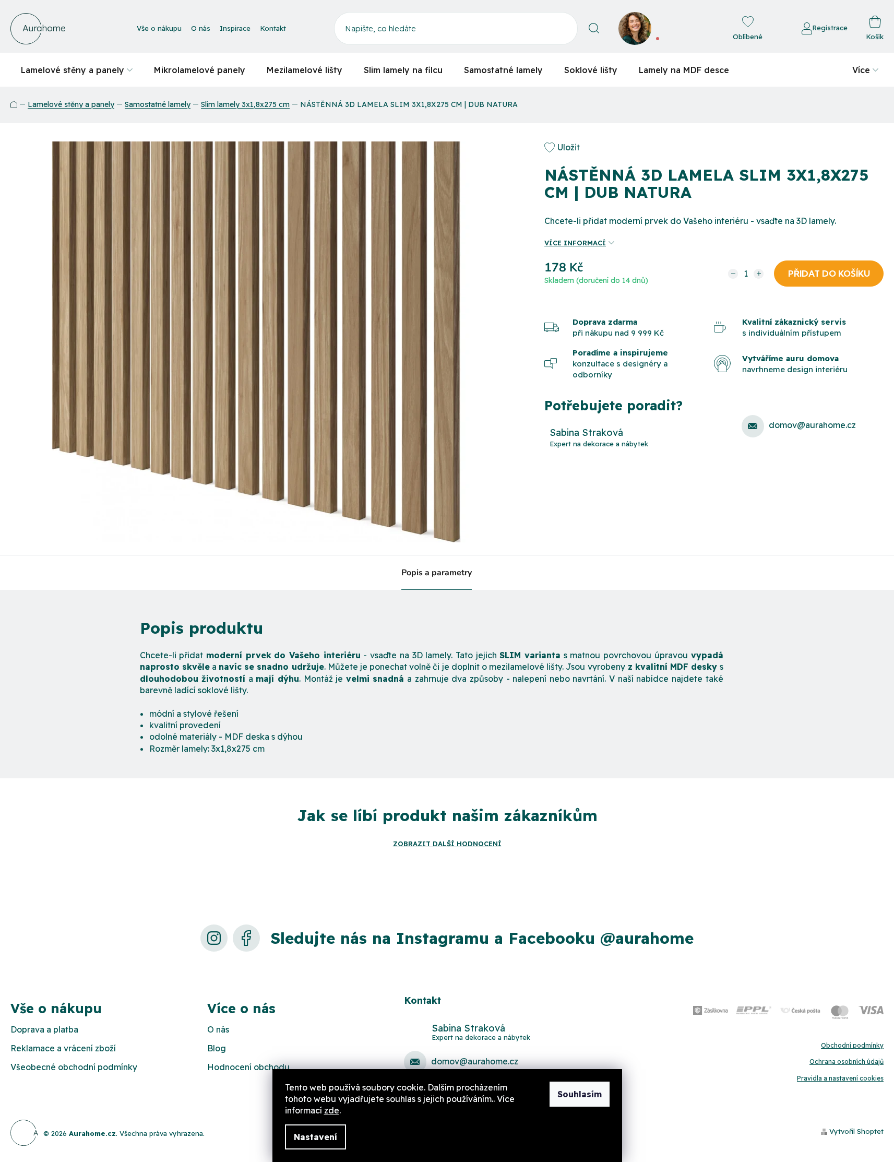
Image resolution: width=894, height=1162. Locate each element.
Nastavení (315, 1137)
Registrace (830, 27)
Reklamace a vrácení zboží (63, 1048)
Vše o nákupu (159, 28)
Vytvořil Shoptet (856, 1131)
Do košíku (829, 273)
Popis (412, 572)
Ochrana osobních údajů (846, 1061)
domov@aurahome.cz (812, 425)
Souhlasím (579, 1094)
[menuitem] (76, 70)
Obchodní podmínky (852, 1045)
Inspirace (235, 28)
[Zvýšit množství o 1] (759, 274)
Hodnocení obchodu (248, 1067)
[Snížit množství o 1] (733, 274)
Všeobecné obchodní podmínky (73, 1067)
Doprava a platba (44, 1029)
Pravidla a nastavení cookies (840, 1078)
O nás (200, 28)
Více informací (575, 243)
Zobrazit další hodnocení (447, 843)
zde (331, 1110)
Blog (216, 1048)
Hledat (594, 28)
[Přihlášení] (772, 29)
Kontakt (273, 28)
